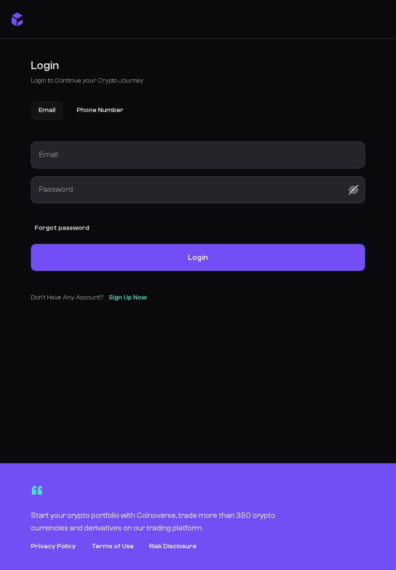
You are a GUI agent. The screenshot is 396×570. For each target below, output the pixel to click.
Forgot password (62, 228)
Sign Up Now (128, 297)
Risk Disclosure (173, 546)
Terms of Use (112, 546)
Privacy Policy (53, 546)
